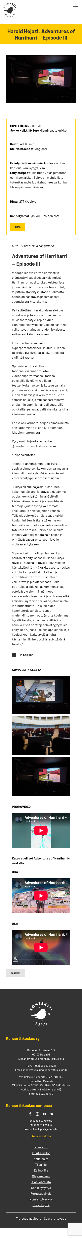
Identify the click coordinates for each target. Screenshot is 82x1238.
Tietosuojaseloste (28, 1218)
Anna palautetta (41, 1136)
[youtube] (44, 1114)
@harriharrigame (23, 446)
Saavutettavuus (55, 1218)
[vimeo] (51, 1114)
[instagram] (37, 1114)
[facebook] (30, 1114)
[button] (41, 654)
